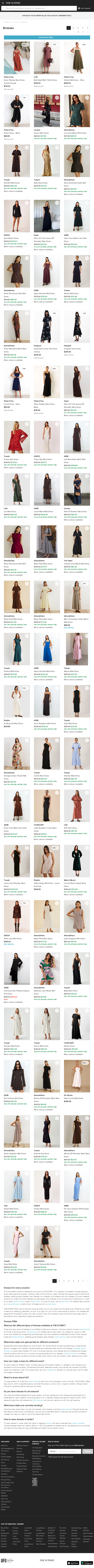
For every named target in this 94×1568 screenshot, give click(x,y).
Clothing (15, 22)
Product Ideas (21, 1463)
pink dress (65, 1301)
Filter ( (46, 37)
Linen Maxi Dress (16, 1543)
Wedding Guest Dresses (74, 1544)
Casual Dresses (4, 1540)
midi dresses (32, 1332)
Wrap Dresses (88, 1536)
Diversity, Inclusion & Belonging (38, 1457)
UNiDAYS (4, 1496)
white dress (35, 1301)
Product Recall (22, 1466)
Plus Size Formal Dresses (63, 1535)
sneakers (50, 1370)
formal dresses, (18, 1337)
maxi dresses (84, 1329)
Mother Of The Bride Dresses (51, 1530)
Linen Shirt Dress (28, 1540)
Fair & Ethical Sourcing (36, 1470)
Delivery (19, 1448)
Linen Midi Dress (28, 1529)
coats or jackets (78, 1423)
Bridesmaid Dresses (5, 1534)
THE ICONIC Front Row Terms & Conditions (7, 1485)
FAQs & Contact (22, 1445)
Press (3, 1462)
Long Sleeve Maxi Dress (40, 1534)
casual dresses (13, 1304)
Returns (19, 1451)
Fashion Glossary (23, 1460)
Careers (4, 1465)
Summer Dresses (74, 1534)
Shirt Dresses (64, 1546)
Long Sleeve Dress (28, 1545)
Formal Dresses (15, 1532)
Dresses (24, 22)
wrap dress (51, 1304)
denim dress (19, 1301)
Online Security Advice (6, 1492)
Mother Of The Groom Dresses (52, 1538)
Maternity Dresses (39, 1540)
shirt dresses (38, 1400)
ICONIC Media (6, 1457)
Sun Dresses (75, 1539)
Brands (3, 1454)
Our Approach (37, 1448)
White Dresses (86, 1529)
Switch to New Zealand (22, 1470)
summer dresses (70, 1353)
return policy (33, 1381)
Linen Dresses (15, 1537)
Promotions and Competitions (6, 1470)
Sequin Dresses (62, 1542)
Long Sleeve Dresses (40, 1529)
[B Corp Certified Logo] (39, 1482)
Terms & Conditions (8, 1477)
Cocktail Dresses (4, 1545)
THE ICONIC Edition (5, 1508)
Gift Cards (20, 1457)
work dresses (60, 1337)
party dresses (66, 1409)
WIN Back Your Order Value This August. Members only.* (47, 16)
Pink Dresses (52, 1546)
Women (7, 22)
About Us (4, 1445)
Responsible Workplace (36, 1452)
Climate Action (37, 1474)
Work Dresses (88, 1533)
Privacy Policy (6, 1480)
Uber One (4, 1499)
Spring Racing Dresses (76, 1529)
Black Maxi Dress (5, 1529)
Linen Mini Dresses (28, 1534)
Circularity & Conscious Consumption (37, 1464)
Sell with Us (5, 1460)
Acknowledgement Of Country (7, 1450)
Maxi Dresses (41, 1544)
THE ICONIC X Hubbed (6, 1503)
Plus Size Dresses (63, 1529)
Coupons (4, 1474)
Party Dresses (53, 1543)
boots (49, 1423)
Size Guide (20, 1454)
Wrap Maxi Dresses (87, 1540)
